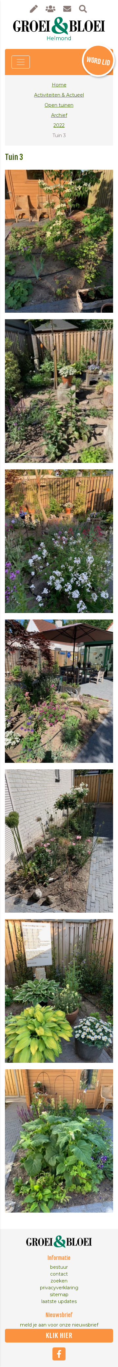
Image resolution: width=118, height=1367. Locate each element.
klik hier (59, 1336)
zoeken (59, 1281)
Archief (59, 115)
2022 (59, 125)
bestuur (59, 1267)
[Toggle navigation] (20, 62)
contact (59, 1274)
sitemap (59, 1294)
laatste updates (59, 1301)
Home (59, 85)
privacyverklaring (59, 1288)
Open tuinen (59, 105)
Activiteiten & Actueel (59, 95)
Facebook (59, 1353)
